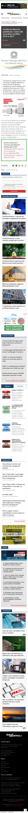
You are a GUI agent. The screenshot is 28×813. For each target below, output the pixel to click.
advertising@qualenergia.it (11, 779)
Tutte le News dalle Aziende (15, 381)
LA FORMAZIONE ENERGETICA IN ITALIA (17, 406)
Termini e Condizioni (18, 806)
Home (2, 21)
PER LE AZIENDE (6, 775)
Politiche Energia (16, 18)
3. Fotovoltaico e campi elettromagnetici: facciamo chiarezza (12, 599)
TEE (16, 170)
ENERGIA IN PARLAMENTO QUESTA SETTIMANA (18, 441)
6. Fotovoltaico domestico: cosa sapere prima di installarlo (13, 583)
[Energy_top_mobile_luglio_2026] (14, 5)
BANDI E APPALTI (17, 390)
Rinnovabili (3, 765)
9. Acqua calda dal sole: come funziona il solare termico (13, 564)
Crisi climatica (4, 771)
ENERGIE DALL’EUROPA (16, 423)
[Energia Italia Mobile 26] (14, 322)
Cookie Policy (8, 806)
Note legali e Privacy (19, 804)
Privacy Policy (3, 812)
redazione (16, 801)
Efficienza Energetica (11, 21)
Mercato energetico (5, 767)
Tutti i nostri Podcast (18, 605)
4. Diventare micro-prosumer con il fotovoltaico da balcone (13, 593)
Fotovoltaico (5, 18)
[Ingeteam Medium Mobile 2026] (14, 107)
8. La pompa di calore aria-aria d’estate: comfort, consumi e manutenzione (13, 570)
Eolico (2, 769)
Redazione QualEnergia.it (11, 43)
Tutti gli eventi (19, 521)
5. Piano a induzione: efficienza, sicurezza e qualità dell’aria (13, 588)
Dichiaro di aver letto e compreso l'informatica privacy (13, 185)
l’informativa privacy (21, 186)
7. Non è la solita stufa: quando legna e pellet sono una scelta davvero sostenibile (13, 576)
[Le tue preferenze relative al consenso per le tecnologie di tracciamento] (25, 810)
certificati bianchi (10, 170)
